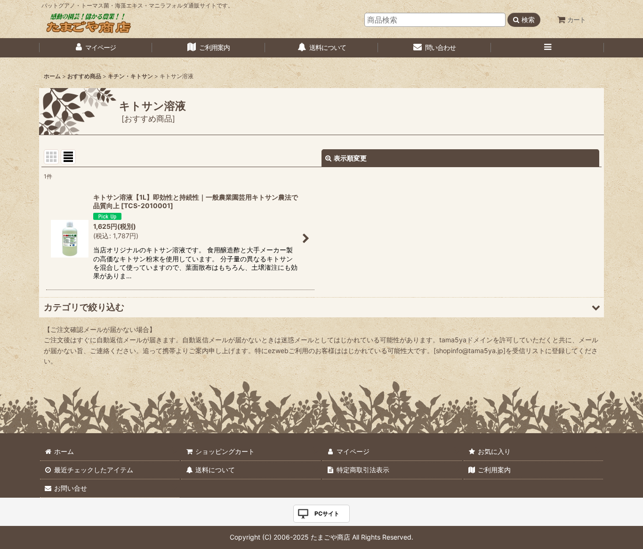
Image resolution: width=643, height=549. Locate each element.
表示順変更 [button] (350, 158)
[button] (547, 47)
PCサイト (326, 513)
